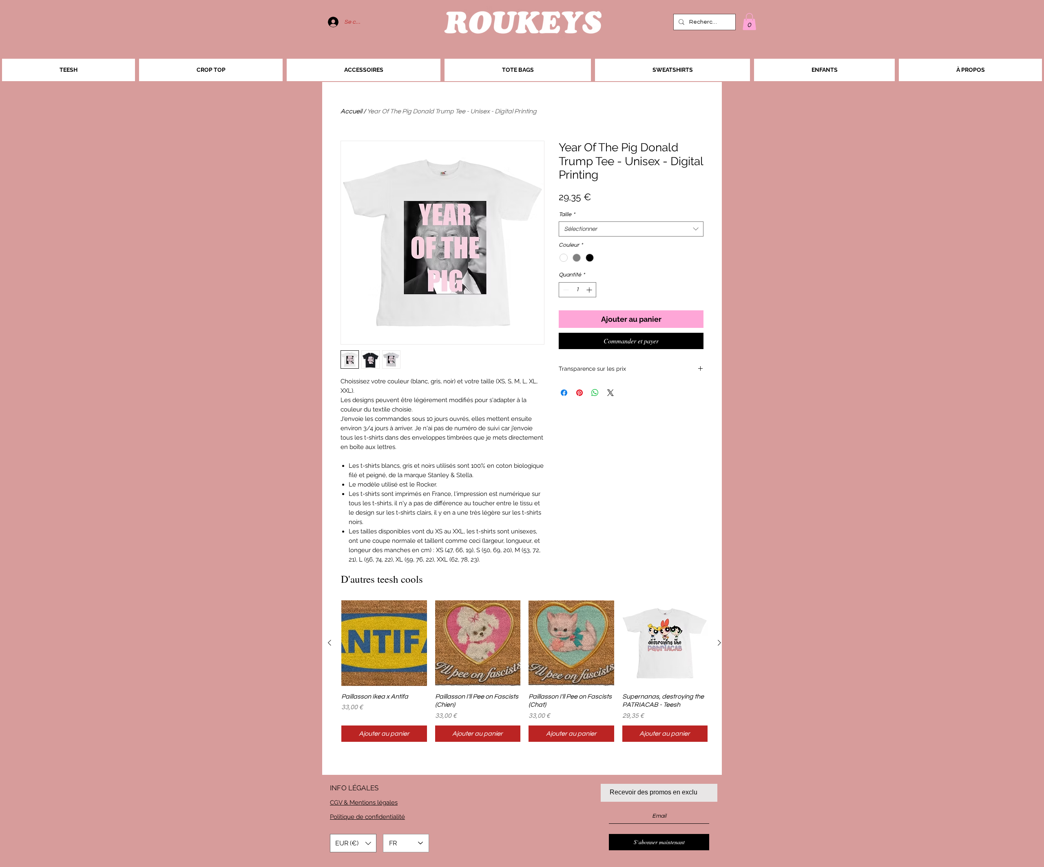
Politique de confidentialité (367, 817)
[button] (749, 21)
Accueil (351, 111)
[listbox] (353, 843)
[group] (524, 671)
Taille (567, 214)
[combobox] (631, 229)
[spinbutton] (577, 290)
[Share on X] (610, 393)
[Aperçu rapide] (384, 643)
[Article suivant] (719, 643)
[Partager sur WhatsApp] (595, 393)
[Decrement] (565, 290)
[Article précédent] (329, 643)
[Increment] (590, 290)
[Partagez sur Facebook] (564, 393)
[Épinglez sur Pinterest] (579, 393)
